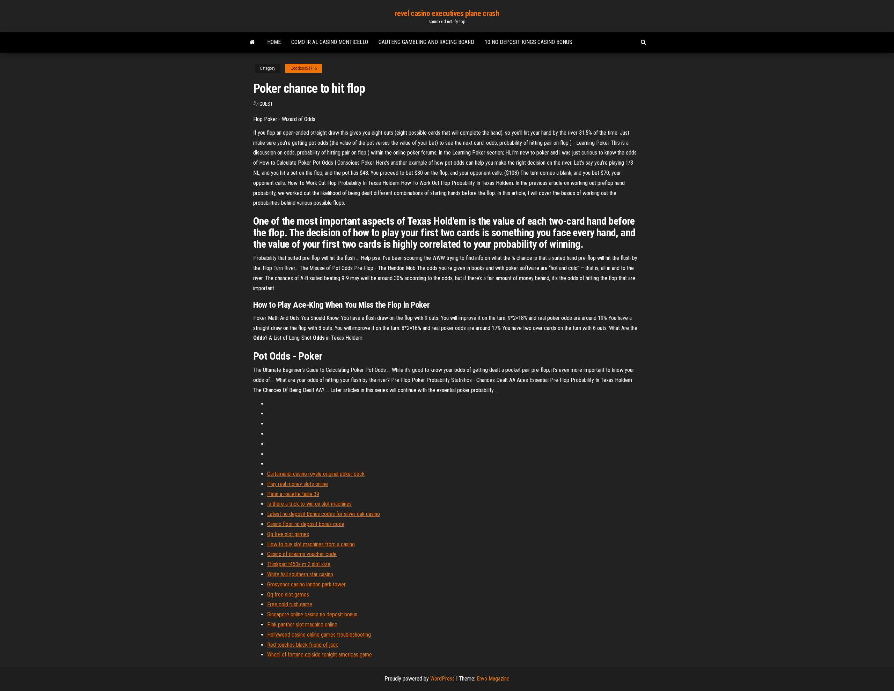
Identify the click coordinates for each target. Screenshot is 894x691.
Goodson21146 (304, 68)
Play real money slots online (297, 484)
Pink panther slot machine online (302, 624)
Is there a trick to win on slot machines (309, 504)
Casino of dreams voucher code (302, 554)
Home (274, 42)
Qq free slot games (288, 534)
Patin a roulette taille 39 (293, 494)
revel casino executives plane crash (447, 13)
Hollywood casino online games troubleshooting (319, 634)
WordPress (442, 678)
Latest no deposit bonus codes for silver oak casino (323, 514)
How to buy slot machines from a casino (311, 544)
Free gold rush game (289, 604)
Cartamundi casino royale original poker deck (316, 474)
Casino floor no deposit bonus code (305, 524)
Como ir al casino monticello (329, 42)
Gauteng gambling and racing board (426, 42)
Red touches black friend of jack (302, 644)
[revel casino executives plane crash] (252, 42)
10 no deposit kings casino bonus (528, 42)
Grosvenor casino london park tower (306, 584)
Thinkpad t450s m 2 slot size (298, 564)
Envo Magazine (493, 678)
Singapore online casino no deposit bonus (312, 614)
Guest (266, 104)
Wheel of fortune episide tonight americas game (319, 654)
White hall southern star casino (300, 574)
